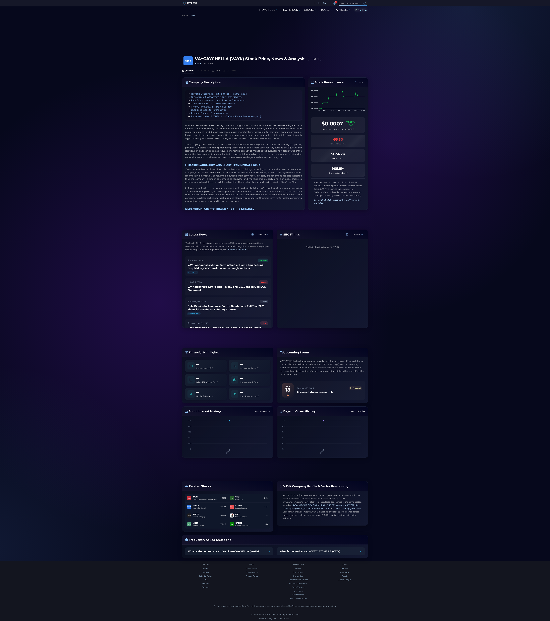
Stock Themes (298, 587)
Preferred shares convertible (315, 392)
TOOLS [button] (325, 9)
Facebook (344, 572)
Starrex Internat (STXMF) (317, 508)
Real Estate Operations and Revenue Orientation (217, 100)
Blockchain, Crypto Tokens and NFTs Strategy (216, 97)
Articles (298, 568)
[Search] (365, 3)
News (217, 71)
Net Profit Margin (204, 396)
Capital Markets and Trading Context (211, 106)
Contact (205, 572)
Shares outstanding (337, 173)
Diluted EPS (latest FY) (206, 382)
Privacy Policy (252, 576)
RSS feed (344, 568)
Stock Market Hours (298, 598)
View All (262, 234)
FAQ (205, 580)
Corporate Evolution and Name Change (213, 103)
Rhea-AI (205, 583)
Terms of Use (251, 568)
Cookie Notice (252, 572)
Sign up (326, 3)
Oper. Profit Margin (248, 396)
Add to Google (344, 580)
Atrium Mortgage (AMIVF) (348, 508)
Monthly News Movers (298, 580)
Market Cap (337, 158)
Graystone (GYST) (345, 505)
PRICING (361, 9)
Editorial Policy (205, 576)
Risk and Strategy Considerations (209, 113)
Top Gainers (298, 572)
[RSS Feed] (252, 234)
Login (317, 3)
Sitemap (205, 587)
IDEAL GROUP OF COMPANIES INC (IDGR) (314, 505)
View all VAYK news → (238, 249)
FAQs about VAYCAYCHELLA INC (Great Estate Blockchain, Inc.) (226, 116)
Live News (298, 591)
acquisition (192, 272)
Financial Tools (298, 595)
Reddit (344, 576)
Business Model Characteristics (208, 110)
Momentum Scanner (298, 583)
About (205, 568)
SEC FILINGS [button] (290, 9)
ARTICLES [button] (342, 9)
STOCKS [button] (309, 9)
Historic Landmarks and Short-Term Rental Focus (219, 93)
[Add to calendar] (288, 394)
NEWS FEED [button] (267, 9)
